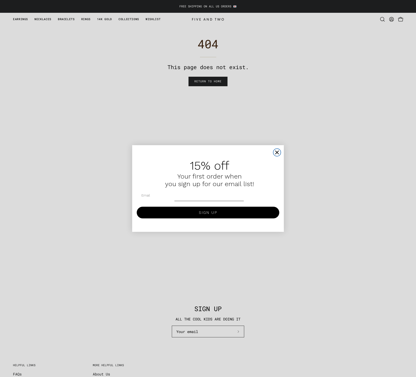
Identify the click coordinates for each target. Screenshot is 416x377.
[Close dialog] (277, 152)
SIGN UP (208, 212)
